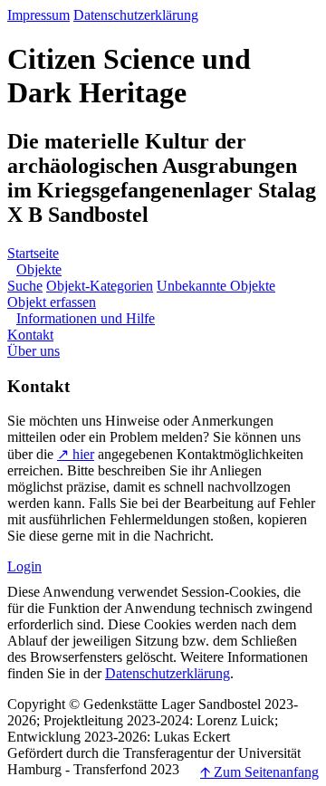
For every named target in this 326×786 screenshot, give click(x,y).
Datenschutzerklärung (135, 15)
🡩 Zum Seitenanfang (259, 772)
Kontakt (30, 334)
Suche (25, 285)
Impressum (38, 15)
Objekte (39, 269)
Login (24, 566)
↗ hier (75, 454)
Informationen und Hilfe (85, 318)
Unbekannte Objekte (216, 285)
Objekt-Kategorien (99, 285)
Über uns (33, 351)
